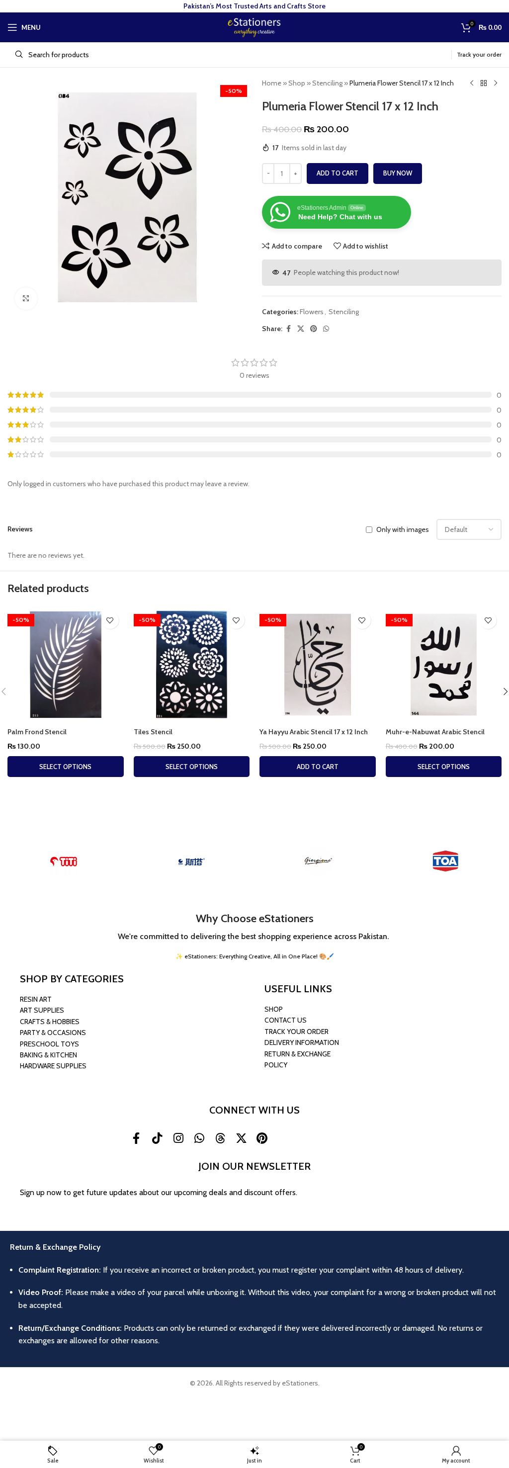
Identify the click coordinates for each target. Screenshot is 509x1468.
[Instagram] (178, 1138)
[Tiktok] (157, 1138)
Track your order (479, 54)
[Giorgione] (318, 861)
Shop (296, 83)
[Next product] (496, 83)
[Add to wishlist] (110, 620)
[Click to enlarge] (26, 298)
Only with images (402, 529)
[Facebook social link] (288, 329)
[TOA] (445, 861)
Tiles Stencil (153, 731)
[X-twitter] (241, 1138)
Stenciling (327, 83)
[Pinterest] (262, 1138)
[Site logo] (254, 26)
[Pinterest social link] (313, 329)
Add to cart (337, 173)
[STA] (190, 861)
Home (271, 83)
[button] (317, 766)
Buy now (397, 173)
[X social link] (300, 329)
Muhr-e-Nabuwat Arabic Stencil (435, 731)
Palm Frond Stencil (37, 731)
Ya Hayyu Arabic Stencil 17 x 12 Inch (313, 731)
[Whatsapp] (199, 1138)
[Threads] (220, 1138)
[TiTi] (63, 861)
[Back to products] (484, 83)
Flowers (312, 311)
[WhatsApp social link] (326, 329)
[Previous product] (472, 83)
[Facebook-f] (136, 1138)
